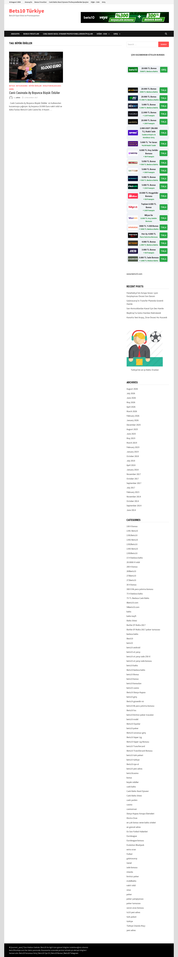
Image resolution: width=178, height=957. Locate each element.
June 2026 (131, 397)
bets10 (12, 86)
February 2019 (133, 447)
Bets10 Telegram (71, 953)
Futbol (129, 854)
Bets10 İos (131, 710)
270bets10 (131, 575)
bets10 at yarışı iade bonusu (139, 661)
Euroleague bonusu (135, 840)
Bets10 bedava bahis (136, 670)
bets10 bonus (133, 679)
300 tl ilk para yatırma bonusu (140, 589)
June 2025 (131, 433)
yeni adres (131, 930)
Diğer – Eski (95, 2)
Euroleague (132, 836)
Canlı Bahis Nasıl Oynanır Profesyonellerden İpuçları (69, 2)
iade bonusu (132, 867)
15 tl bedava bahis (135, 557)
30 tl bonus (131, 584)
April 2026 (131, 406)
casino (129, 804)
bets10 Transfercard (136, 746)
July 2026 (131, 393)
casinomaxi (132, 809)
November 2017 (134, 474)
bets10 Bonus (133, 674)
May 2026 (131, 402)
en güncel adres (134, 827)
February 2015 (133, 492)
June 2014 (131, 510)
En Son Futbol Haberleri (137, 831)
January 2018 (133, 469)
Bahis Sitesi (132, 620)
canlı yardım (132, 800)
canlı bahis (131, 786)
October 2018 (133, 456)
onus (129, 889)
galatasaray (132, 858)
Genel (11, 89)
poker (129, 894)
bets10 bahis (132, 665)
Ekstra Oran (132, 818)
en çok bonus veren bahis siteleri (141, 822)
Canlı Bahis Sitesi (134, 795)
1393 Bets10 (132, 548)
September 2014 (134, 505)
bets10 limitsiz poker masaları (140, 714)
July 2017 (131, 487)
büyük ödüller (35, 86)
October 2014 (133, 501)
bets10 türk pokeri (135, 755)
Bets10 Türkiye (26, 10)
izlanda (130, 872)
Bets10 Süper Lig (134, 737)
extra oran (131, 849)
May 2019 (131, 438)
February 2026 (133, 415)
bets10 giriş (132, 696)
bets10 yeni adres (134, 768)
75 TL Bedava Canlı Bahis (138, 598)
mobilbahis (131, 880)
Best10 (130, 638)
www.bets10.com (134, 273)
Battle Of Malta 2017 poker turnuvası (143, 629)
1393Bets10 (132, 553)
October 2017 (133, 478)
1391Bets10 (132, 535)
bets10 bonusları (134, 683)
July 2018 (131, 460)
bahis (129, 611)
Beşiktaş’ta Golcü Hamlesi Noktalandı (144, 313)
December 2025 (134, 424)
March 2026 (132, 411)
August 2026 (132, 388)
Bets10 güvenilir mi (135, 701)
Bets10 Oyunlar (133, 723)
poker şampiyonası (135, 898)
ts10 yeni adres (133, 912)
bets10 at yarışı (133, 652)
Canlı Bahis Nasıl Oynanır (138, 791)
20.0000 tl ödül (133, 562)
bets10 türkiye (133, 759)
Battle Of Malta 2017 (136, 625)
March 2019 (132, 442)
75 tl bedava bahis (135, 593)
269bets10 (131, 571)
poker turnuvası (134, 903)
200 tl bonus (132, 566)
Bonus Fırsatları (41, 2)
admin (18, 97)
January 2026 (133, 420)
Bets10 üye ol (133, 764)
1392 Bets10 (132, 539)
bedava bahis (132, 634)
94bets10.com (133, 607)
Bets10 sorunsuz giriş (136, 732)
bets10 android (133, 647)
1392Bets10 (132, 544)
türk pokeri (131, 916)
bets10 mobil (132, 719)
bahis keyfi (131, 616)
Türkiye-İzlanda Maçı (136, 925)
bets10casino (21, 86)
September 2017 (134, 483)
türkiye (130, 921)
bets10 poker (132, 728)
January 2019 (133, 451)
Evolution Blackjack (52, 86)
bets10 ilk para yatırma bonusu (140, 705)
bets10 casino (133, 687)
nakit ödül (131, 885)
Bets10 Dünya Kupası (136, 692)
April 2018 (131, 465)
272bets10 (131, 580)
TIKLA (163, 90)
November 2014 (134, 496)
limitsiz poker (133, 876)
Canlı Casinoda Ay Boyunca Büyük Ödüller (34, 93)
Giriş (103, 2)
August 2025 (132, 429)
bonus (129, 777)
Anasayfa (28, 2)
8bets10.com (132, 602)
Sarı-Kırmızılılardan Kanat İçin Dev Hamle (145, 308)
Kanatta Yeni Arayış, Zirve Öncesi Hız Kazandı (147, 317)
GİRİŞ (163, 69)
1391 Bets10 (132, 530)
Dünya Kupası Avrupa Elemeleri (140, 813)
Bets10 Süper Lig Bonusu (138, 741)
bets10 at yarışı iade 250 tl (138, 656)
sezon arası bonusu (135, 907)
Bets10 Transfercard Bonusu (139, 750)
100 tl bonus (132, 526)
